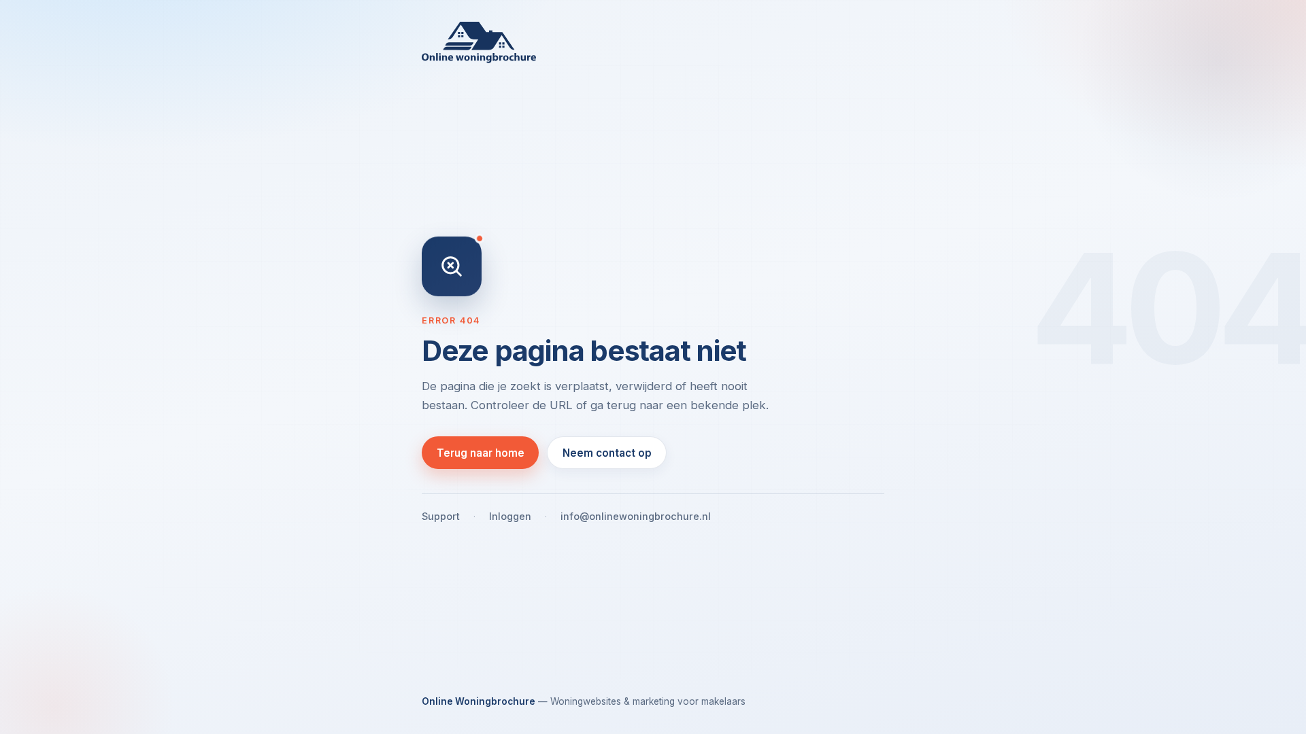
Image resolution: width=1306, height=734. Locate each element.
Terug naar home (480, 453)
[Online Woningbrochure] (653, 42)
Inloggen (510, 516)
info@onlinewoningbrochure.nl (635, 516)
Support (441, 516)
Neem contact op (607, 453)
